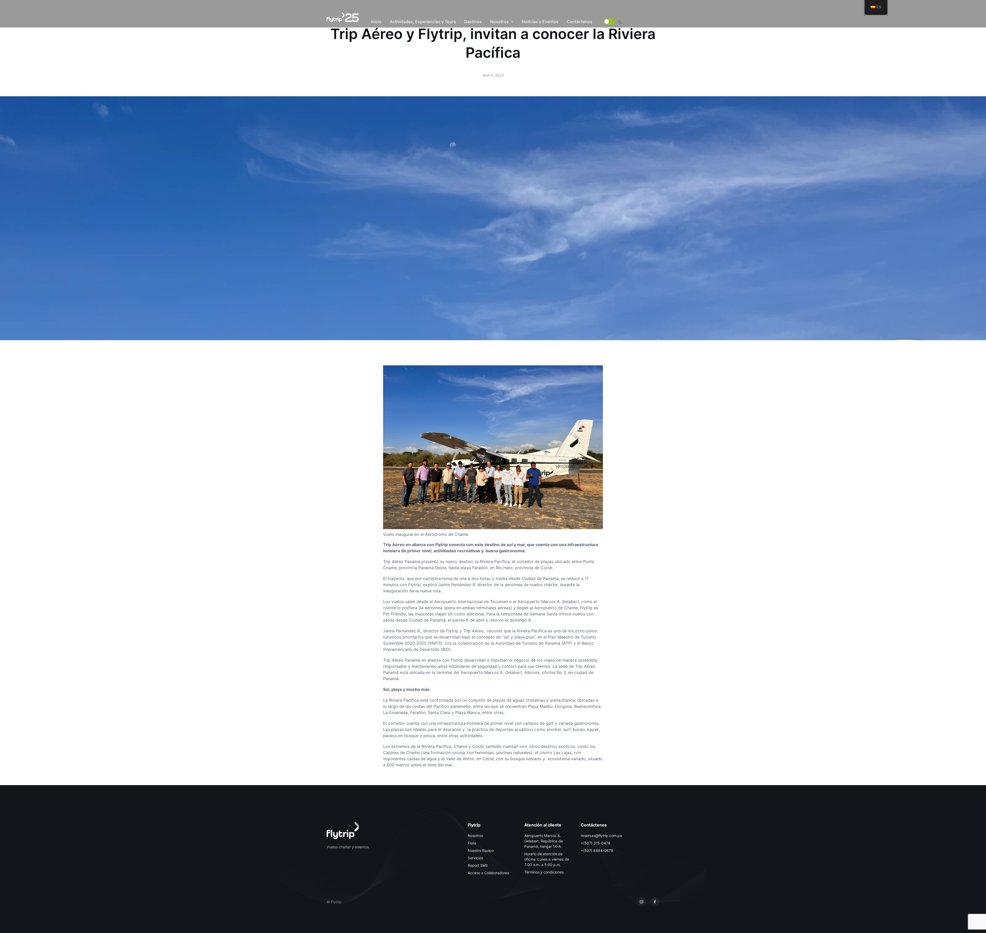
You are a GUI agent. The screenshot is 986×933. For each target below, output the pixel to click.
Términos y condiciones (544, 872)
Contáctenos (579, 21)
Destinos (473, 21)
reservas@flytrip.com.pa (601, 835)
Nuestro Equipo (481, 850)
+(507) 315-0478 (595, 843)
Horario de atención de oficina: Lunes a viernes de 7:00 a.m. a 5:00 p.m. (546, 859)
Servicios (475, 858)
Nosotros (499, 21)
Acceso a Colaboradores (488, 873)
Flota (472, 843)
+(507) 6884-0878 (597, 850)
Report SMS (478, 865)
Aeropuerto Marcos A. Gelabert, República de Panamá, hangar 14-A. (543, 841)
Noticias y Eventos (540, 21)
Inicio (376, 21)
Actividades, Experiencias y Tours (423, 21)
